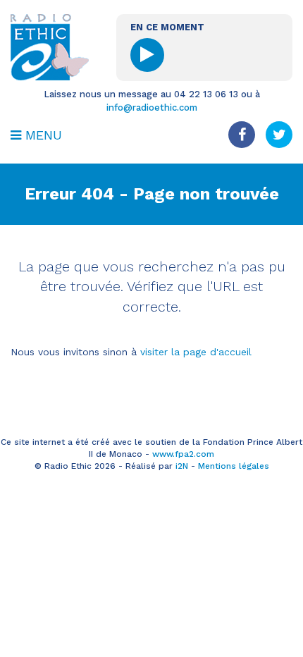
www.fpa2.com (183, 454)
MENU (41, 135)
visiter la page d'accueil (196, 351)
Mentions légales (233, 466)
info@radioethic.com (151, 107)
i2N (181, 466)
